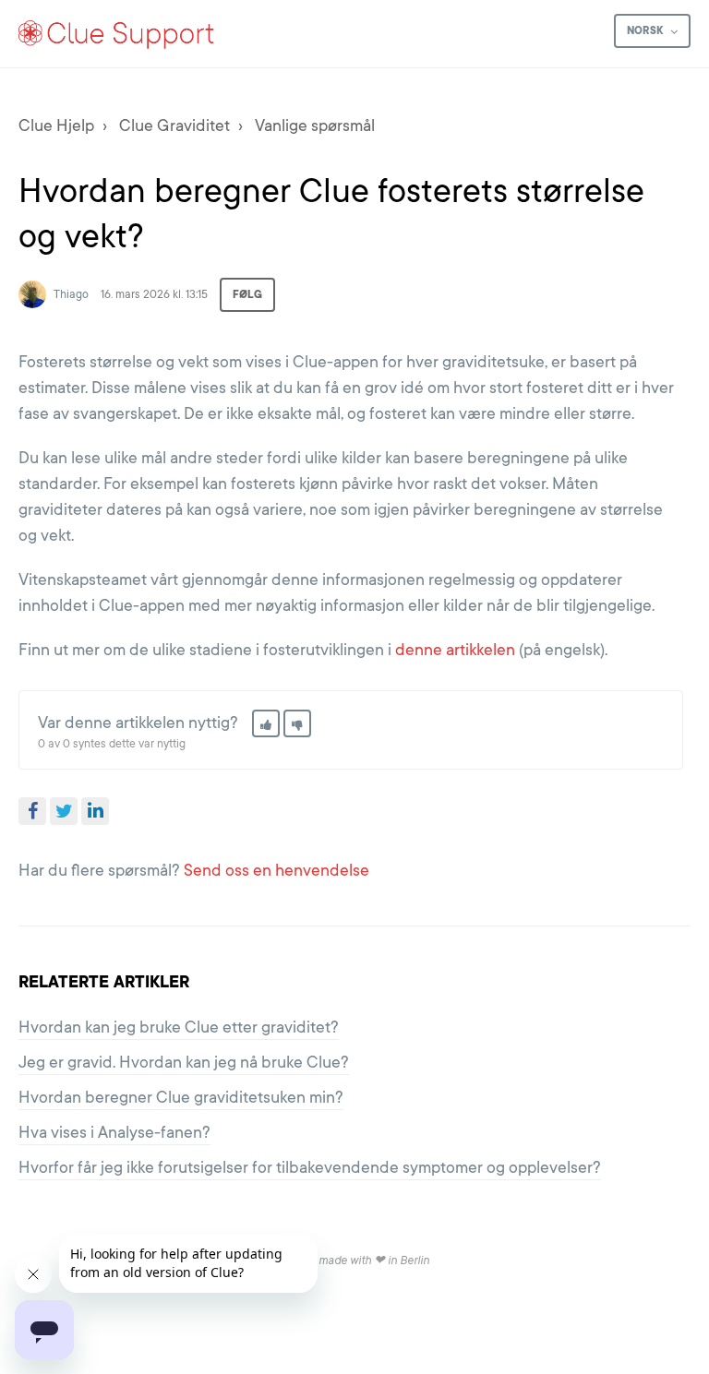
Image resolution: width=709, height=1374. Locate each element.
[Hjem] (116, 34)
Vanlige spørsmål (315, 125)
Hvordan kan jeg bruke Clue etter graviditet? (178, 1027)
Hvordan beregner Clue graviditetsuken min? (180, 1097)
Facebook (32, 811)
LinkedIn (95, 811)
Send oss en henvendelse (276, 870)
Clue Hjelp (56, 125)
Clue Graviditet (174, 125)
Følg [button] (247, 294)
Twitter (64, 811)
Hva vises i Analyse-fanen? (114, 1132)
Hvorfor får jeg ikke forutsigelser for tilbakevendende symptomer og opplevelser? (309, 1167)
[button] (266, 723)
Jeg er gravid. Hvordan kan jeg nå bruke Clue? (183, 1062)
